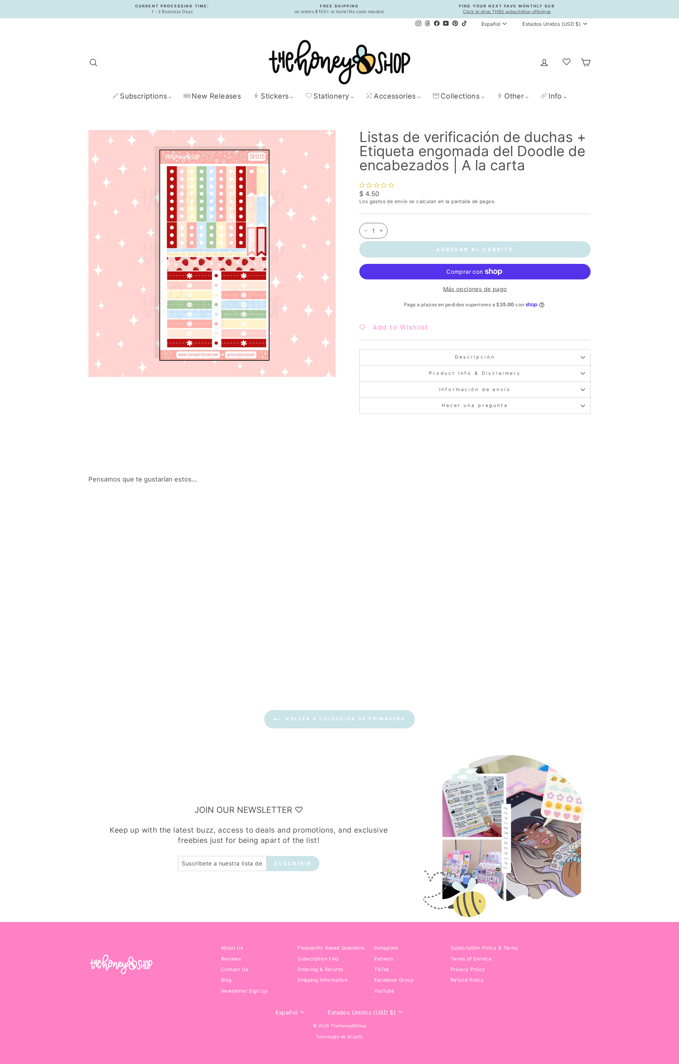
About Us (232, 948)
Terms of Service (471, 959)
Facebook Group (394, 980)
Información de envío (475, 389)
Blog (226, 980)
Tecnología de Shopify (339, 1036)
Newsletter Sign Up (244, 991)
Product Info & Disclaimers (475, 373)
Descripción (475, 357)
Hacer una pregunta (475, 405)
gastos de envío (389, 201)
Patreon (383, 959)
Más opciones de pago (475, 288)
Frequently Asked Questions (331, 948)
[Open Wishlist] (566, 62)
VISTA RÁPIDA (148, 612)
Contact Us (234, 969)
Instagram (386, 948)
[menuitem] (142, 96)
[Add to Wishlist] (199, 509)
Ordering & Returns (320, 969)
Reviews (231, 959)
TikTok (381, 969)
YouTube (384, 991)
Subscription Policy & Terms (484, 948)
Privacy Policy (468, 969)
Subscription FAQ (317, 959)
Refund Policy (467, 980)
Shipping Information (322, 980)
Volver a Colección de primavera (344, 718)
